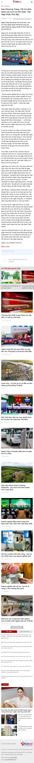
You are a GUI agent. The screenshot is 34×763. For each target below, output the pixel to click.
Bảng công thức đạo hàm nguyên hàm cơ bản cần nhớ (16, 642)
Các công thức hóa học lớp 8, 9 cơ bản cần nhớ (14, 666)
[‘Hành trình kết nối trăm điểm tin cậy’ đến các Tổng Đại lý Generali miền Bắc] (17, 336)
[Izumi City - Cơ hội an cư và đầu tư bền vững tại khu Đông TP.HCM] (17, 370)
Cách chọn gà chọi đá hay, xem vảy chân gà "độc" (15, 656)
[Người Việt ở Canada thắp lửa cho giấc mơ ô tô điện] (17, 438)
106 (30, 666)
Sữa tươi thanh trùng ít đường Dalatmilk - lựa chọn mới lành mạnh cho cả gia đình (15, 487)
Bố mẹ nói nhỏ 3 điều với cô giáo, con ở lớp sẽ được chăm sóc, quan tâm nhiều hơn (15, 671)
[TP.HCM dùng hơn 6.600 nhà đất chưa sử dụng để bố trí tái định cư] (9, 730)
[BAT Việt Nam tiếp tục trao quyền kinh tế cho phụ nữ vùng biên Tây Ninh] (17, 404)
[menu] (2, 1)
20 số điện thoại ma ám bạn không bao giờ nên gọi (15, 652)
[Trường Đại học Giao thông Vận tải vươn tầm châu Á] (10, 277)
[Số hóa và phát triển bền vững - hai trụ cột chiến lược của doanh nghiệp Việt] (17, 540)
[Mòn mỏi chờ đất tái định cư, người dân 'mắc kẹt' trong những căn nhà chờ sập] (9, 719)
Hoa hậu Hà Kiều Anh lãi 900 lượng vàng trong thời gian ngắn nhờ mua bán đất (16, 711)
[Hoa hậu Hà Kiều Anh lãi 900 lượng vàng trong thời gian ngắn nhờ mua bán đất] (17, 697)
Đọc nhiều (9, 631)
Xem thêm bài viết (17, 627)
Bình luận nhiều (24, 631)
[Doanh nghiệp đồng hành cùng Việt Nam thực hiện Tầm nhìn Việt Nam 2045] (17, 508)
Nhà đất (3, 388)
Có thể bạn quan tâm (10, 268)
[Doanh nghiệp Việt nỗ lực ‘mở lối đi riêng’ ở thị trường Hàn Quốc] (17, 573)
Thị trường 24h (6, 320)
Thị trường (6, 6)
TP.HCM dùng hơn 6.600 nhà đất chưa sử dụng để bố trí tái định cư (25, 728)
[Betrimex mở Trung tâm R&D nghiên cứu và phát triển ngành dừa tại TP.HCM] (17, 605)
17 (12, 648)
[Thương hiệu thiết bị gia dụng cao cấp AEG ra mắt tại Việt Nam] (17, 302)
